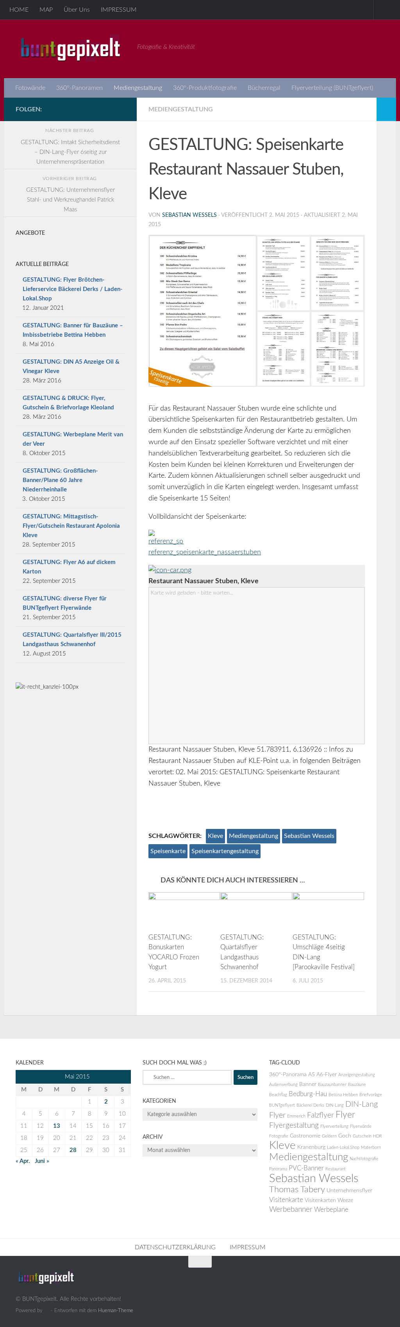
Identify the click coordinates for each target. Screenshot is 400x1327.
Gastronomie (305, 1136)
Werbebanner (290, 1209)
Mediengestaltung (138, 88)
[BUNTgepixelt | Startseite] (72, 48)
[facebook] (107, 109)
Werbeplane (331, 1210)
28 (73, 1150)
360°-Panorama (288, 1074)
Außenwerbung (283, 1084)
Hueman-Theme (115, 1310)
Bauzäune (357, 1084)
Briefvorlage (370, 1095)
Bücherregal (264, 88)
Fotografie (278, 1136)
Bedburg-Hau (308, 1094)
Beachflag (278, 1095)
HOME (19, 10)
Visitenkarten (320, 1200)
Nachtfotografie (364, 1159)
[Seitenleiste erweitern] (386, 109)
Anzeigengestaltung (356, 1075)
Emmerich (296, 1116)
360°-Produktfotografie (205, 88)
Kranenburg (311, 1147)
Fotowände (30, 88)
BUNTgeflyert (282, 1105)
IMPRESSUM (119, 10)
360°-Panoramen (79, 88)
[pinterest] (120, 109)
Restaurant (335, 1169)
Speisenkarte (168, 851)
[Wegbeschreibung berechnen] (169, 570)
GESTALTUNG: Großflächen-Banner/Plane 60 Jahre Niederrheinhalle (60, 480)
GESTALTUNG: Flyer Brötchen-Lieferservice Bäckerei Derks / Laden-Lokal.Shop (73, 289)
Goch (344, 1136)
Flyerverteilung (334, 1126)
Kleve (215, 836)
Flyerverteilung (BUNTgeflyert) (332, 88)
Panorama (278, 1169)
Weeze (345, 1200)
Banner (307, 1084)
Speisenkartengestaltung (225, 851)
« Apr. (23, 1161)
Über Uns (77, 10)
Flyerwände (360, 1126)
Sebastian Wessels (189, 215)
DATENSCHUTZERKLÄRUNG (175, 1247)
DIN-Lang (335, 1105)
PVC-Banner (306, 1168)
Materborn (371, 1147)
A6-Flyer (326, 1074)
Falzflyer (320, 1115)
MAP (46, 10)
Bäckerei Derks (310, 1105)
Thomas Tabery (297, 1190)
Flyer (345, 1115)
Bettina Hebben (343, 1095)
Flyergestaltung (294, 1125)
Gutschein (362, 1136)
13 (56, 1126)
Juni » (42, 1161)
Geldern (329, 1136)
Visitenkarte (286, 1200)
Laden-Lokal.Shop (343, 1147)
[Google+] (95, 109)
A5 (311, 1074)
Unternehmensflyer (349, 1190)
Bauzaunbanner (332, 1084)
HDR (377, 1136)
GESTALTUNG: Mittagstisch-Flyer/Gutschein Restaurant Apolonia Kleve (71, 526)
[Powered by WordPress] (46, 1310)
